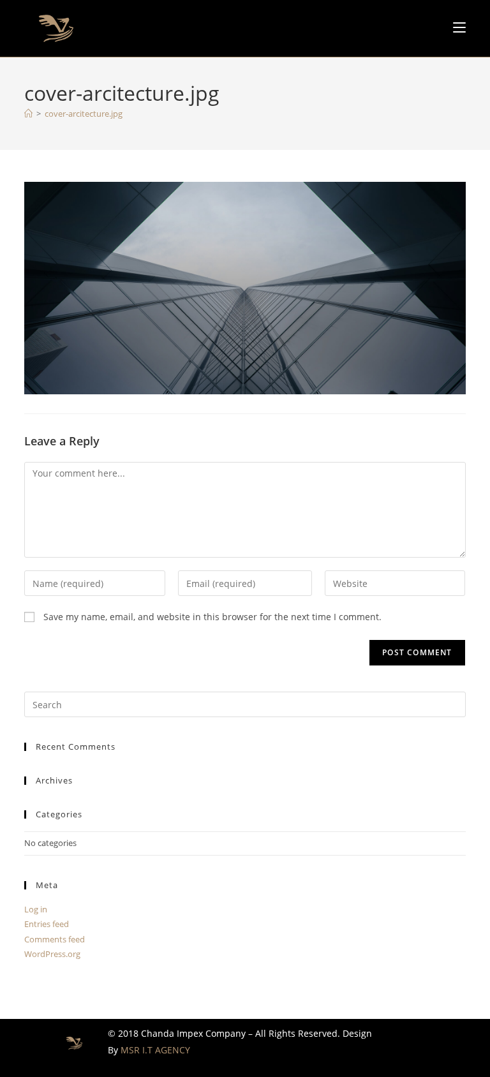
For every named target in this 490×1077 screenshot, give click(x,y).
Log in (35, 909)
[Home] (28, 113)
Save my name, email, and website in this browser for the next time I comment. (212, 617)
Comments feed (54, 939)
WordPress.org (52, 954)
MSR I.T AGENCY (155, 1050)
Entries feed (46, 924)
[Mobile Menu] (459, 27)
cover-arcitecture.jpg (83, 113)
